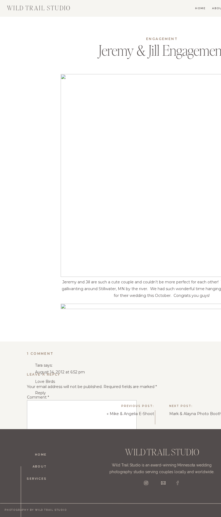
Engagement (162, 39)
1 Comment (40, 354)
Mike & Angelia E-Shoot (132, 413)
